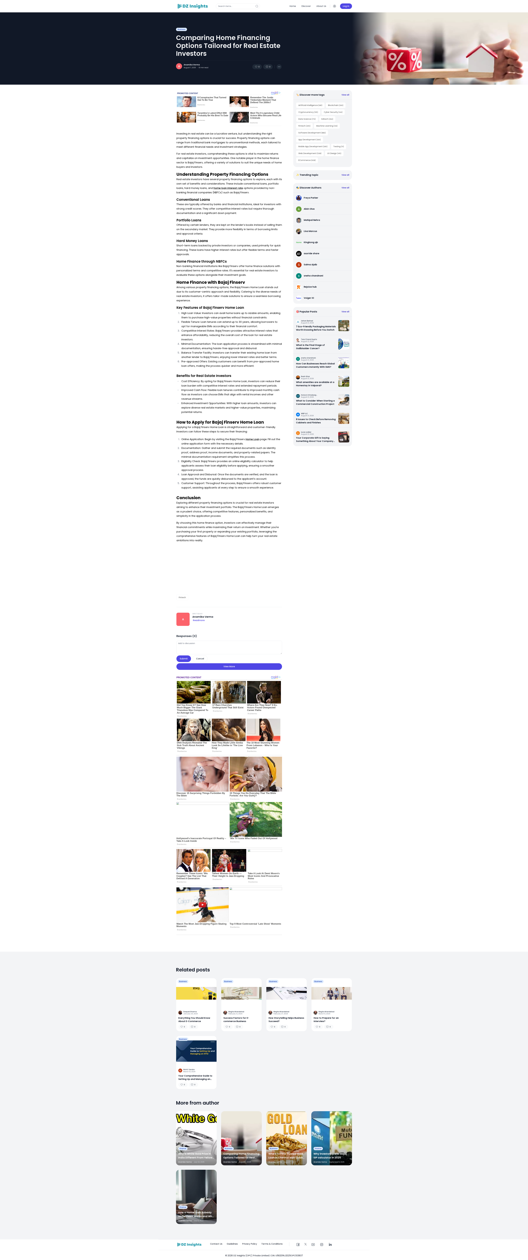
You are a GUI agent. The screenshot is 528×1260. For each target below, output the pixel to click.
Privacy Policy (249, 1243)
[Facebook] (298, 1244)
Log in (346, 6)
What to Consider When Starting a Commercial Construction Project (315, 402)
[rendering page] (193, 6)
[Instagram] (322, 1244)
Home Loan (252, 439)
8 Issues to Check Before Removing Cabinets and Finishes (316, 421)
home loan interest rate (228, 188)
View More (229, 666)
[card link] (343, 325)
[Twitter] (305, 1244)
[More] (279, 66)
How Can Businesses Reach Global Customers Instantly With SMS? (315, 365)
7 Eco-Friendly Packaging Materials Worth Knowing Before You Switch (316, 328)
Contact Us (216, 1243)
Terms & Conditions (272, 1243)
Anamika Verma (192, 65)
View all (345, 94)
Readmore (199, 620)
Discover (306, 6)
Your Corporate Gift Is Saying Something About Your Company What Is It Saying (314, 439)
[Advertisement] (229, 570)
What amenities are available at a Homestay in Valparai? (315, 384)
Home (292, 6)
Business (181, 29)
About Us (321, 6)
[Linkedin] (330, 1244)
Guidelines (232, 1243)
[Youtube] (313, 1244)
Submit (184, 658)
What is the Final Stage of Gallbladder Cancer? (310, 347)
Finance (183, 1148)
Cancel (200, 658)
